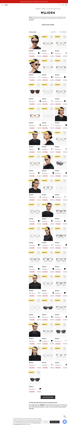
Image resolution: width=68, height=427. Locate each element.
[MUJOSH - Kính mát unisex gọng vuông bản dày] (35, 377)
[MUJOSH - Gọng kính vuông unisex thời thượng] (61, 89)
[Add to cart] (38, 37)
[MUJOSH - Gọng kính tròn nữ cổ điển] (35, 305)
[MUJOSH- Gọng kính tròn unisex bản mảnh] (48, 89)
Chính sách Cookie (36, 422)
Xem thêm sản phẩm (48, 397)
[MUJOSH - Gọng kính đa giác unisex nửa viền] (48, 65)
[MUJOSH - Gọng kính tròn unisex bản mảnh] (35, 233)
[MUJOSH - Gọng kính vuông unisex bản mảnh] (48, 137)
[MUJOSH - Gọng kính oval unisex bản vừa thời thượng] (35, 329)
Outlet (43, 8)
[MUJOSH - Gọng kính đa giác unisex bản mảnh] (61, 113)
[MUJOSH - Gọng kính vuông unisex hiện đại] (61, 41)
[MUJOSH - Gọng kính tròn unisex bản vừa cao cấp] (61, 137)
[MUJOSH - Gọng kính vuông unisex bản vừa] (48, 257)
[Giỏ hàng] (66, 5)
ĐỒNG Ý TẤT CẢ (54, 422)
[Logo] (6, 4)
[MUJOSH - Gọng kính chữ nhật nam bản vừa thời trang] (61, 233)
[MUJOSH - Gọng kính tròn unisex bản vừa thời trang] (35, 257)
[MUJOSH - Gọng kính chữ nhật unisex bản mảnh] (48, 113)
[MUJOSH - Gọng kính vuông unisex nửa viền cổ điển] (48, 41)
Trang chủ (38, 8)
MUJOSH (31, 51)
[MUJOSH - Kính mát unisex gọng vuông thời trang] (35, 65)
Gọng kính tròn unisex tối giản (49, 293)
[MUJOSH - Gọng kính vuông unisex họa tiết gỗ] (35, 185)
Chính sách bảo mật (17, 424)
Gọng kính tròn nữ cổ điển (35, 317)
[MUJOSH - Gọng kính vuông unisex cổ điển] (48, 185)
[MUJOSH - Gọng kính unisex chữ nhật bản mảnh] (48, 161)
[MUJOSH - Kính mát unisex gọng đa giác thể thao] (61, 161)
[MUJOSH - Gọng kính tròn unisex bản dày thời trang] (35, 113)
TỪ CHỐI (46, 422)
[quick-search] (65, 416)
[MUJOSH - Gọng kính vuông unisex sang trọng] (61, 209)
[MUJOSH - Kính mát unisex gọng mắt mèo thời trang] (35, 41)
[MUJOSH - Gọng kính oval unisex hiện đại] (35, 209)
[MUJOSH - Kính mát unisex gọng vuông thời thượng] (61, 329)
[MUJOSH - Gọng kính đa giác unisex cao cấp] (61, 353)
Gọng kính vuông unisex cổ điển (50, 197)
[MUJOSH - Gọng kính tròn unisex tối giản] (48, 281)
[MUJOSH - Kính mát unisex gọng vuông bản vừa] (35, 89)
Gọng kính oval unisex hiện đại (36, 221)
